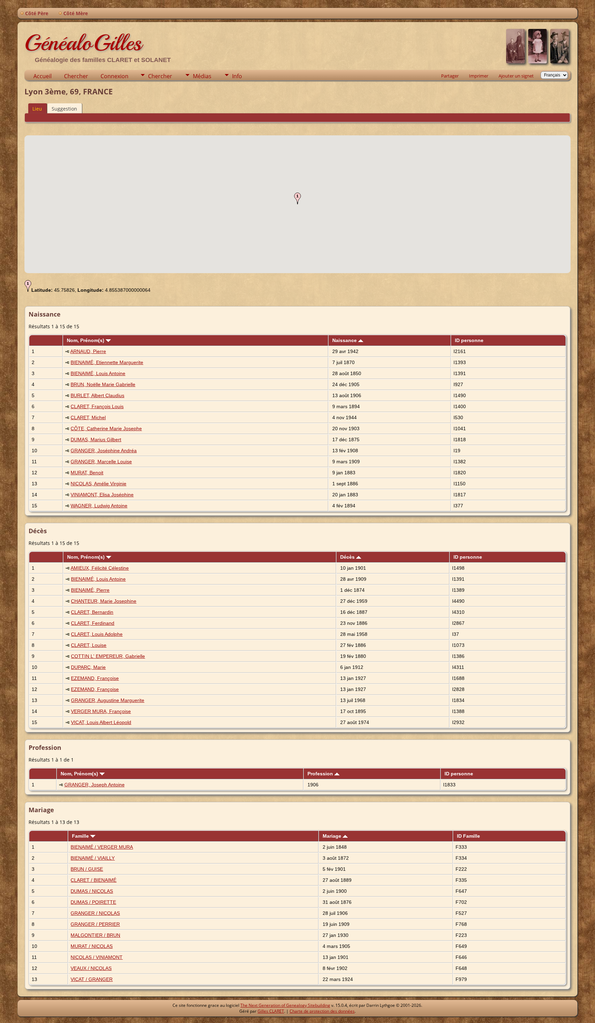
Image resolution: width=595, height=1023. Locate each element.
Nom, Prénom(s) (86, 340)
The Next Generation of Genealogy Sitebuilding (285, 1005)
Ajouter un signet (516, 76)
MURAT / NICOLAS (92, 946)
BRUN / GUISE (87, 869)
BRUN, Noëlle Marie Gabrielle (103, 384)
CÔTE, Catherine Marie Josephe (106, 428)
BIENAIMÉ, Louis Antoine (98, 373)
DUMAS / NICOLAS (92, 891)
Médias (202, 76)
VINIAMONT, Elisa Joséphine (102, 494)
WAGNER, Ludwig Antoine (99, 505)
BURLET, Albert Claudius (97, 395)
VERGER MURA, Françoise (101, 711)
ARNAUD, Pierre (88, 351)
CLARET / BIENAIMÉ (93, 880)
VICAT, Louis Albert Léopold (101, 722)
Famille (81, 836)
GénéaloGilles (83, 42)
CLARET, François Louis (97, 406)
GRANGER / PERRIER (95, 924)
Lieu (37, 108)
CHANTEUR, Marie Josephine (103, 601)
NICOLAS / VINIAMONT (97, 957)
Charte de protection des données (322, 1011)
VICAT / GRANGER (92, 979)
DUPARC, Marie (88, 667)
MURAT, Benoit (87, 472)
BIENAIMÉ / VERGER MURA (102, 847)
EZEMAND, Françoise (95, 678)
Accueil (42, 76)
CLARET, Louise (88, 645)
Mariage (333, 836)
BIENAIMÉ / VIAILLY (93, 858)
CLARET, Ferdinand (92, 623)
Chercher (76, 76)
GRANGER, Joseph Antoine (94, 784)
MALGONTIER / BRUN (95, 935)
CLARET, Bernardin (92, 612)
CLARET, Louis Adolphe (97, 634)
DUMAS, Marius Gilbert (96, 439)
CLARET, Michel (88, 417)
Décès (348, 557)
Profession (320, 773)
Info (237, 76)
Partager (450, 76)
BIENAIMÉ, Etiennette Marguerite (107, 362)
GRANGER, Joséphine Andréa (104, 450)
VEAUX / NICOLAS (91, 968)
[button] (297, 198)
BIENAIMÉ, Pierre (90, 590)
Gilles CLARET (271, 1011)
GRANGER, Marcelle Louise (101, 461)
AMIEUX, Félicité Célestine (100, 568)
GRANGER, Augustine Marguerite (107, 700)
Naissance (345, 340)
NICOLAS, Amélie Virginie (98, 483)
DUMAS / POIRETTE (93, 902)
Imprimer (478, 76)
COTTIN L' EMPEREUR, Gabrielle (108, 656)
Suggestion (64, 108)
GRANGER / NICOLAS (95, 913)
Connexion (114, 76)
